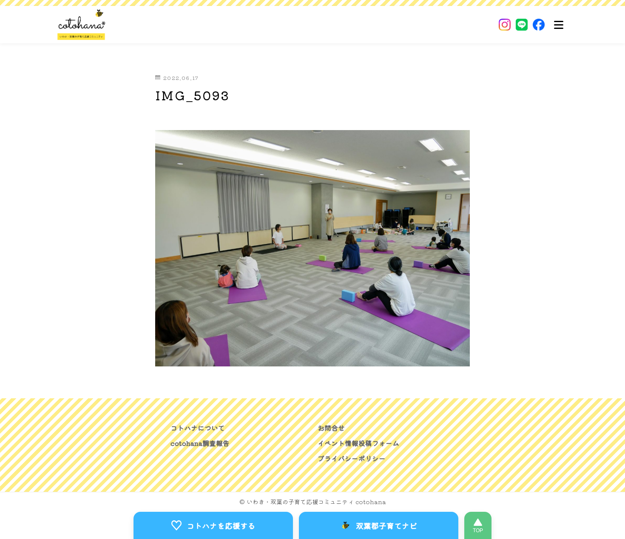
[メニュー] (559, 24)
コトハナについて (197, 428)
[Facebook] (539, 25)
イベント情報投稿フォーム (358, 443)
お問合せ (331, 428)
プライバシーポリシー (352, 459)
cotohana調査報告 (200, 443)
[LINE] (522, 25)
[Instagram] (505, 25)
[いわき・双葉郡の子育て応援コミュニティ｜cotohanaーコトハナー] (81, 24)
